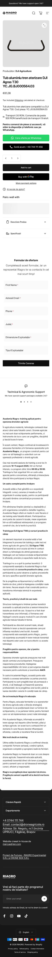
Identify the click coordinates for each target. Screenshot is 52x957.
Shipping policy (32, 952)
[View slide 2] (24, 401)
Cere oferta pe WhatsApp (28, 138)
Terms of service (20, 952)
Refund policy (24, 949)
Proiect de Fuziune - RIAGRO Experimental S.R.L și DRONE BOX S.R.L (24, 856)
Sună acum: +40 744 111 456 (28, 146)
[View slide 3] (27, 401)
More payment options (26, 183)
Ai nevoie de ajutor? (16, 189)
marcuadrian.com (12, 844)
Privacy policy (13, 949)
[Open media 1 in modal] (44, 25)
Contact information (37, 949)
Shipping (19, 100)
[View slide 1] (21, 401)
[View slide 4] (31, 401)
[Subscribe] (44, 899)
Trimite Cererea (26, 363)
